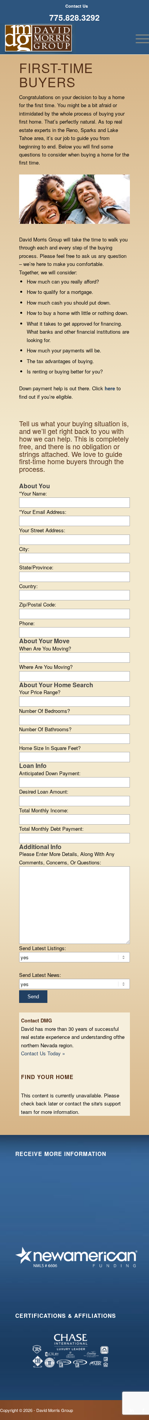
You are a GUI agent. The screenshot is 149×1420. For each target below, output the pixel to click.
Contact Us (76, 6)
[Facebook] (143, 1410)
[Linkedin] (132, 1410)
